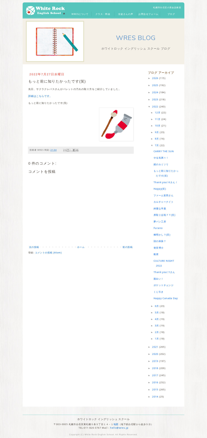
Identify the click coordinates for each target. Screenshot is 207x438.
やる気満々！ (161, 157)
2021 (155, 346)
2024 (155, 92)
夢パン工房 (160, 221)
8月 (157, 138)
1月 (157, 338)
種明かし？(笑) (162, 234)
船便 (156, 254)
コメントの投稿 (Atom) (48, 252)
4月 (157, 319)
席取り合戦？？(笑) (164, 214)
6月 (157, 306)
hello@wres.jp (119, 427)
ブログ (171, 14)
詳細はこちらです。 (40, 96)
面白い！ (159, 278)
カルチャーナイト (164, 201)
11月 (158, 119)
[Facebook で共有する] (74, 150)
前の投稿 (128, 247)
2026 (155, 78)
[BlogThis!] (68, 150)
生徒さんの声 (125, 14)
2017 (155, 375)
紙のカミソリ (161, 164)
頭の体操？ (160, 241)
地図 (116, 424)
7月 (157, 145)
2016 (155, 382)
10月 (158, 125)
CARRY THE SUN (164, 151)
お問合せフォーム (148, 14)
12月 (158, 112)
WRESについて (79, 14)
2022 (155, 106)
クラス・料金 (102, 14)
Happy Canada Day (166, 298)
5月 (157, 312)
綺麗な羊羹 (160, 208)
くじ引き (159, 291)
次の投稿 (34, 247)
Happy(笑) (160, 188)
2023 (155, 99)
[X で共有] (71, 150)
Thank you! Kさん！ (166, 182)
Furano (158, 227)
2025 (155, 85)
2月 (157, 332)
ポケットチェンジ (164, 285)
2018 (155, 368)
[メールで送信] (64, 150)
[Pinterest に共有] (77, 150)
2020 (155, 353)
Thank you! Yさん (164, 272)
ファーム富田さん (164, 195)
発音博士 (159, 247)
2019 (155, 361)
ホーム (81, 247)
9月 (157, 132)
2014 (155, 396)
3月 (157, 325)
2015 (155, 389)
